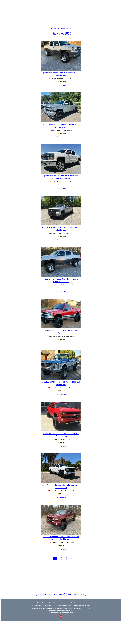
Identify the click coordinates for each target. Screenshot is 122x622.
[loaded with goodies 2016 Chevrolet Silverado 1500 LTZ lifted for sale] (61, 534)
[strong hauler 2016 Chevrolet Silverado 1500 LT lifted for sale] (61, 122)
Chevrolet (46, 594)
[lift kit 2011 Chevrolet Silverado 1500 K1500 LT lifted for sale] (61, 225)
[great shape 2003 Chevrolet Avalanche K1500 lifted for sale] (61, 70)
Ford (38, 594)
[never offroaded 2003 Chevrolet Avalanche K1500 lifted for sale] (61, 276)
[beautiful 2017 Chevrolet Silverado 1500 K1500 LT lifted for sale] (61, 482)
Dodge (82, 594)
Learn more (70, 610)
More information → (62, 85)
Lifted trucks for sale (61, 28)
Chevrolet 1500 (61, 33)
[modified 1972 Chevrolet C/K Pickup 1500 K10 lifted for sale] (61, 379)
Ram (68, 594)
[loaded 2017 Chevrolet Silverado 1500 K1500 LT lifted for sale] (61, 431)
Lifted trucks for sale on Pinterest (67, 612)
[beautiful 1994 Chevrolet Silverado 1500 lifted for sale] (61, 328)
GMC (75, 594)
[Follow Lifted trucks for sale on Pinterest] (61, 617)
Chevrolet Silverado (58, 594)
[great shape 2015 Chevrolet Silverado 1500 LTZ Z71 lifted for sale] (61, 173)
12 (71, 558)
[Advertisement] (61, 12)
